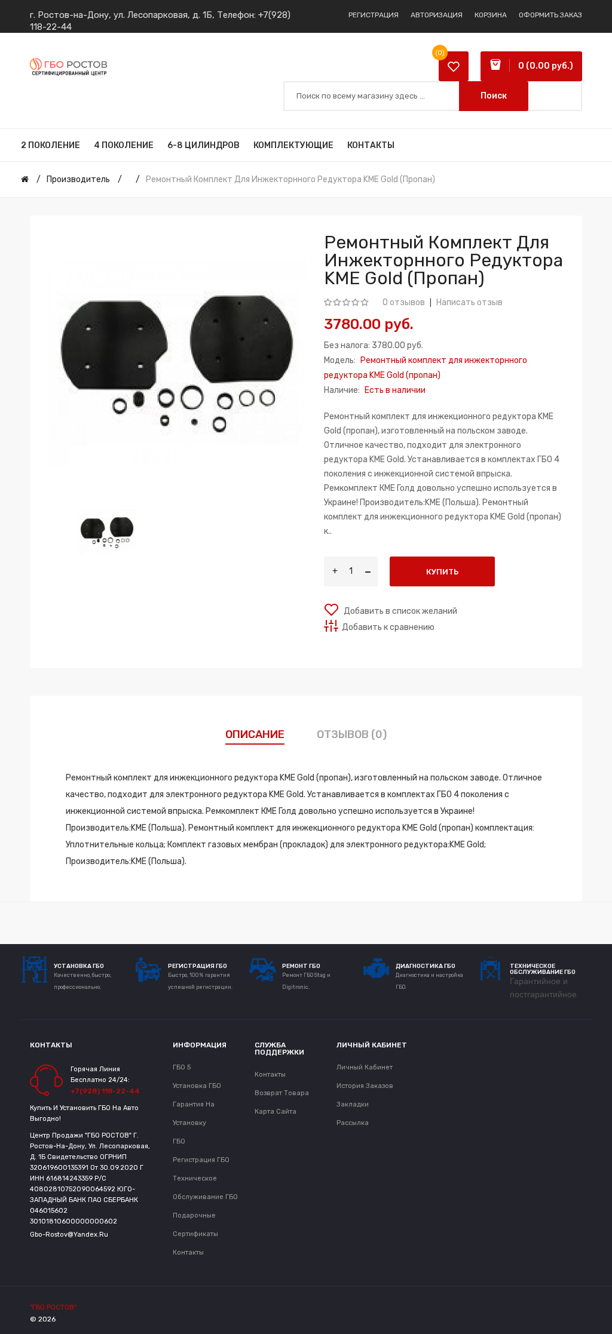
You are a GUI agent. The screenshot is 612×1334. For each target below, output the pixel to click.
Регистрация (373, 15)
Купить (442, 571)
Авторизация (437, 15)
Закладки (352, 1104)
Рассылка (352, 1123)
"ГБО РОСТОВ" (53, 1307)
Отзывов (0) (352, 734)
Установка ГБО (197, 1086)
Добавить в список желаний (399, 611)
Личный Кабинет (364, 1067)
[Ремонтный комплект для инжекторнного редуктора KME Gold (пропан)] (107, 532)
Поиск (494, 96)
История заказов (364, 1086)
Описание (254, 734)
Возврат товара (282, 1093)
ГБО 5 (182, 1067)
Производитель (78, 179)
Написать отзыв (469, 302)
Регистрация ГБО (201, 1160)
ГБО (179, 1141)
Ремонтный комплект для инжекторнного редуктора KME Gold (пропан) (290, 179)
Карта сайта (275, 1111)
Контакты (188, 1252)
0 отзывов (403, 302)
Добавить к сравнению (388, 627)
